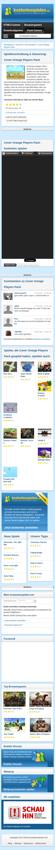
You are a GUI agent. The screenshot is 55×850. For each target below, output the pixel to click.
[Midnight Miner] (44, 453)
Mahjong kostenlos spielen (19, 789)
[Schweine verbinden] (10, 408)
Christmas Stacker (38, 542)
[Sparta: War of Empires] (40, 725)
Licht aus (28, 153)
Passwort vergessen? (13, 625)
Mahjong (9, 771)
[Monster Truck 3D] (27, 433)
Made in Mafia (44, 374)
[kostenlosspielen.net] (27, 13)
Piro (16, 319)
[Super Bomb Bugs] (27, 367)
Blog (10, 843)
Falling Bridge (36, 553)
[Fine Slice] (10, 367)
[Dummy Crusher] (44, 386)
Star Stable (9, 734)
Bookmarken (46, 153)
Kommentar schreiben (16, 113)
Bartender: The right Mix (12, 543)
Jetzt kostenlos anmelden (21, 527)
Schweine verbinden (7, 416)
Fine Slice (7, 374)
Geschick (19, 45)
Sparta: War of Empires (40, 734)
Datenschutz (40, 843)
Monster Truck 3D (27, 441)
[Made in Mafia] (44, 367)
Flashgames (9, 45)
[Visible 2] (44, 433)
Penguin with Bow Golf (8, 480)
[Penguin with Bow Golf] (10, 472)
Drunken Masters (11, 555)
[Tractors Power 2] (10, 433)
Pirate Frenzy (36, 573)
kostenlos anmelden (41, 339)
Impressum (28, 843)
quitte (16, 306)
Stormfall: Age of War (12, 708)
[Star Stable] (14, 725)
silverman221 (20, 293)
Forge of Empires (36, 709)
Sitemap (18, 843)
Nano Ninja (8, 576)
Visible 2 (41, 440)
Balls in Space (36, 563)
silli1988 (18, 332)
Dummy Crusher (41, 394)
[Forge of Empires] (40, 699)
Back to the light (11, 566)
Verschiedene (30, 45)
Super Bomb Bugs (26, 375)
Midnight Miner (44, 460)
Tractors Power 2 (10, 441)
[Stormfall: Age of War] (14, 699)
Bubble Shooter (13, 746)
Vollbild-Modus (12, 153)
